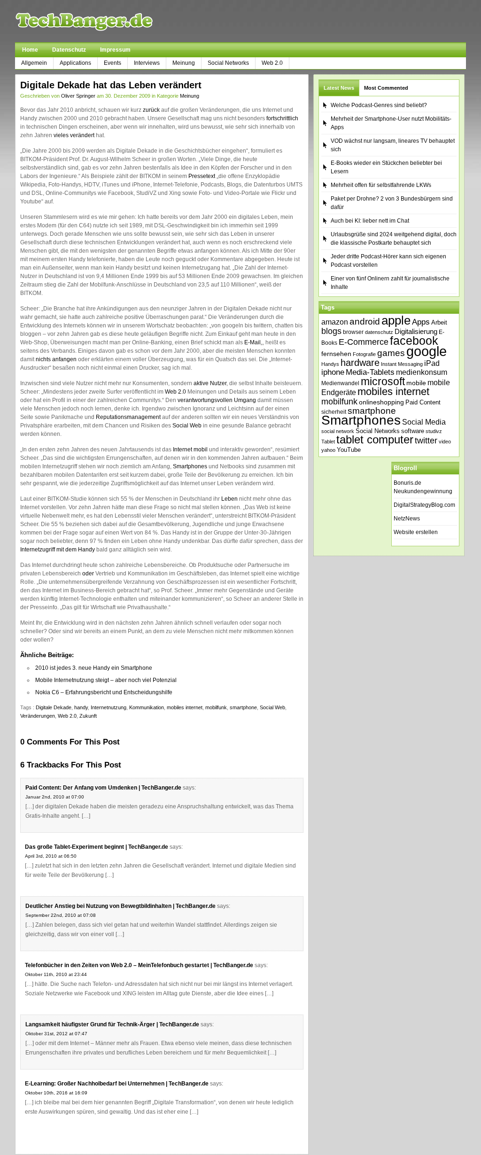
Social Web (187, 425)
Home (30, 50)
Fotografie (364, 354)
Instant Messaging (402, 364)
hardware (360, 362)
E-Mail (252, 342)
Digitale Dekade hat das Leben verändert (111, 85)
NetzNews (407, 518)
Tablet (328, 441)
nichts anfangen (56, 359)
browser (353, 332)
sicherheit (333, 412)
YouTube (349, 449)
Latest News (339, 88)
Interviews (147, 63)
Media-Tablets (370, 372)
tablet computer (374, 439)
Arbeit (439, 322)
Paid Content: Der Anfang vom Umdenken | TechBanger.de (103, 787)
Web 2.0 (272, 63)
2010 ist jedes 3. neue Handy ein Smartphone (93, 668)
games (391, 353)
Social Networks (228, 63)
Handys (330, 364)
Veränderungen (37, 716)
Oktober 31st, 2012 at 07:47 (56, 1033)
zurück (151, 110)
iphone (332, 372)
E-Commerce (363, 342)
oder (88, 573)
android (364, 321)
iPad (432, 363)
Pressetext (201, 176)
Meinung (183, 63)
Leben (229, 499)
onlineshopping (381, 402)
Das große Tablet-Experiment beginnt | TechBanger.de (96, 847)
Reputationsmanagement (128, 417)
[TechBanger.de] (106, 21)
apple (396, 320)
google (426, 351)
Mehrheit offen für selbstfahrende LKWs (381, 185)
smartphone (243, 707)
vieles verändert (74, 135)
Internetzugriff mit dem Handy (57, 549)
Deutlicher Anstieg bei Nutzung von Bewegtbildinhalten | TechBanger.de (120, 906)
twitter (426, 440)
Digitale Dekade (53, 707)
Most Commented (386, 88)
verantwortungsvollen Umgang (217, 400)
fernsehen (336, 353)
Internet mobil (190, 449)
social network (337, 431)
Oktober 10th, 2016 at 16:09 (56, 1092)
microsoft (383, 381)
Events (112, 63)
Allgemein (34, 63)
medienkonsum (421, 372)
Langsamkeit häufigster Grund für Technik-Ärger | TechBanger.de (112, 1024)
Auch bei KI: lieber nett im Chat (370, 220)
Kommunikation (146, 707)
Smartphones (190, 466)
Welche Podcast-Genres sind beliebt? (379, 105)
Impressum (115, 50)
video (445, 441)
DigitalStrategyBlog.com (424, 505)
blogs (331, 331)
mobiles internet (184, 707)
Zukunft (88, 716)
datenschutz (379, 332)
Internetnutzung (108, 707)
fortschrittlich (282, 118)
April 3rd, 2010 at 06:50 (51, 856)
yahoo (328, 450)
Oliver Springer (78, 96)
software (412, 430)
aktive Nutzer (210, 383)
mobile (416, 383)
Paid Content (423, 402)
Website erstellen (416, 532)
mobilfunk (216, 707)
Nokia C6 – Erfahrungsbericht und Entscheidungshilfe (103, 692)
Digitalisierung (416, 331)
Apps (421, 322)
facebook (414, 340)
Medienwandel (340, 383)
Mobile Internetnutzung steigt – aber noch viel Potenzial (106, 680)
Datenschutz (69, 50)
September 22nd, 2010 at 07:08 (60, 915)
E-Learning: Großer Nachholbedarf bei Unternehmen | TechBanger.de (117, 1083)
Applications (75, 63)
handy (81, 707)
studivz (434, 431)
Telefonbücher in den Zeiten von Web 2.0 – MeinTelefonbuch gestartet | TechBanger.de (139, 965)
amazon (334, 322)
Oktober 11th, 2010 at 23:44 (56, 974)
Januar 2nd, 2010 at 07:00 (54, 796)
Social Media (424, 422)
